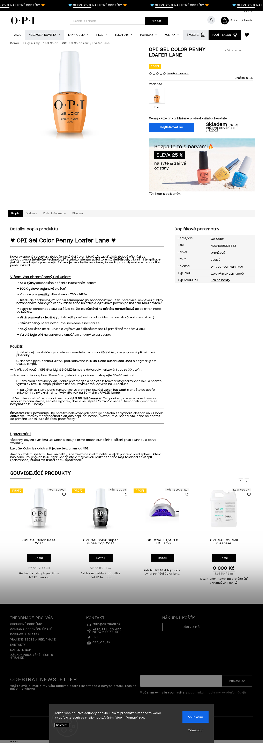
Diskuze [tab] (31, 213)
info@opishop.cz (106, 624)
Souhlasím (195, 717)
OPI (95, 637)
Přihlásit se (237, 681)
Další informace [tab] (54, 213)
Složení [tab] (77, 213)
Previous (241, 480)
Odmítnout (195, 730)
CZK (247, 11)
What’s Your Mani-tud (227, 266)
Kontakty (18, 645)
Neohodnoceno (178, 73)
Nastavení (62, 725)
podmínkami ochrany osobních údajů (217, 692)
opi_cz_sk (101, 642)
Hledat (156, 20)
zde (141, 718)
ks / (191, 627)
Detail (39, 558)
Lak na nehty (220, 280)
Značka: (244, 78)
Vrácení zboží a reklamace (33, 639)
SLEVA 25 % (77, 5)
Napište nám (20, 650)
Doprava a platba (24, 634)
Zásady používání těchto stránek (31, 656)
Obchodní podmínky (26, 624)
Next (247, 480)
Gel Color (217, 238)
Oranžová (218, 252)
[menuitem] (17, 35)
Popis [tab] (15, 213)
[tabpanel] (39, 535)
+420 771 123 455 (106, 630)
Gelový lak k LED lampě (227, 273)
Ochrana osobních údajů (31, 629)
